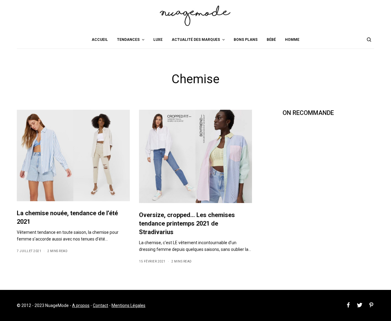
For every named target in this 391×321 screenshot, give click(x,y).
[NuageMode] (195, 15)
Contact (100, 305)
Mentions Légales (128, 305)
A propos (81, 305)
